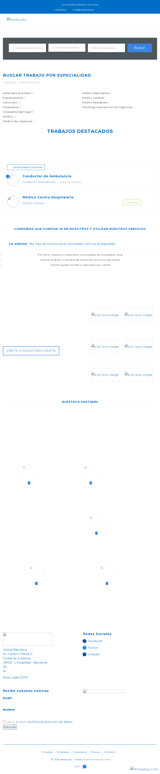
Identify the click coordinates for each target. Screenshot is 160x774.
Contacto (109, 752)
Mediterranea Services (97, 759)
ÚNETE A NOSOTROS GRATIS (31, 351)
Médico (9, 116)
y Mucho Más (134, 386)
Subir (77, 766)
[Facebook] (99, 10)
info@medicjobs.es (83, 9)
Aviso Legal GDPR (15, 677)
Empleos (47, 752)
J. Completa (131, 202)
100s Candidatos (104, 358)
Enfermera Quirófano (18, 93)
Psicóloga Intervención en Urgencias (108, 107)
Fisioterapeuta (14, 97)
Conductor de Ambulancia (47, 176)
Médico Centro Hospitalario (48, 197)
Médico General (93, 97)
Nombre (9, 709)
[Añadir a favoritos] (148, 181)
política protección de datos (50, 722)
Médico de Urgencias (19, 121)
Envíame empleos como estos (28, 167)
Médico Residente (96, 102)
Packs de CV (134, 358)
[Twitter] (103, 10)
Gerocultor (11, 102)
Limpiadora (12, 107)
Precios (95, 752)
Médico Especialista (97, 93)
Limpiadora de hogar (18, 111)
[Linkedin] (107, 10)
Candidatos (80, 752)
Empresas (63, 752)
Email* (7, 698)
